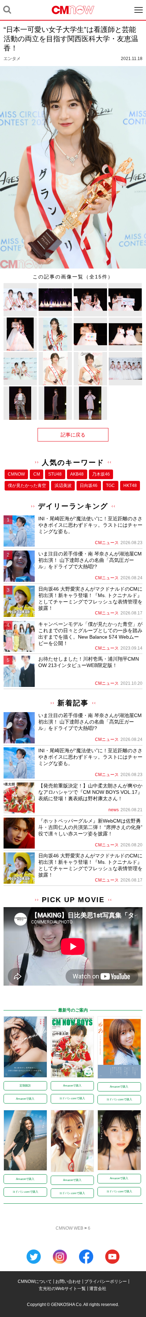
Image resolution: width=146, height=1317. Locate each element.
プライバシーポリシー (105, 1281)
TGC (110, 485)
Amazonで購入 (25, 1098)
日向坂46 (88, 485)
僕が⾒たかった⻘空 (27, 485)
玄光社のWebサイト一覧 (62, 1288)
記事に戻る (73, 435)
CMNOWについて (35, 1281)
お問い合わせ (68, 1281)
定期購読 (25, 1085)
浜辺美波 (63, 485)
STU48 (55, 474)
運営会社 (97, 1288)
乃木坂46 (101, 474)
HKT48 (130, 485)
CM (36, 474)
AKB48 (77, 474)
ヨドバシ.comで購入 (72, 1098)
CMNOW (16, 474)
